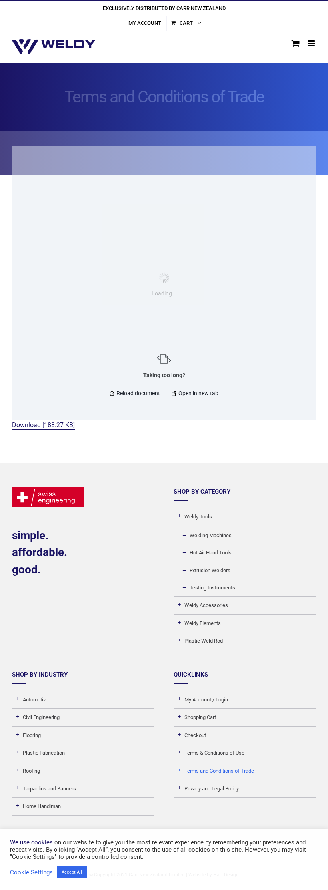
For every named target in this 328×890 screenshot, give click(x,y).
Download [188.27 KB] (43, 425)
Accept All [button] (72, 872)
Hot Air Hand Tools (211, 553)
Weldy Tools (198, 517)
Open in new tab (197, 393)
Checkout (195, 735)
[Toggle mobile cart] (296, 43)
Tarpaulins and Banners (49, 789)
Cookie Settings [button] (31, 872)
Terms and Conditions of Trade (219, 771)
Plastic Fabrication (44, 753)
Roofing (31, 771)
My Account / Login (206, 700)
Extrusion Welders (210, 570)
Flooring (32, 735)
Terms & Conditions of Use (214, 753)
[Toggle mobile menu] (312, 43)
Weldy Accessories (206, 605)
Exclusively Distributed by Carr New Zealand (164, 8)
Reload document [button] (137, 393)
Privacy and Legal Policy (211, 789)
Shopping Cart (200, 717)
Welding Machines (211, 535)
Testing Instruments (212, 588)
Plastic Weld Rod (203, 641)
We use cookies (31, 842)
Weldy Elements (202, 623)
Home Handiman (42, 806)
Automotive (35, 700)
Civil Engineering (41, 717)
